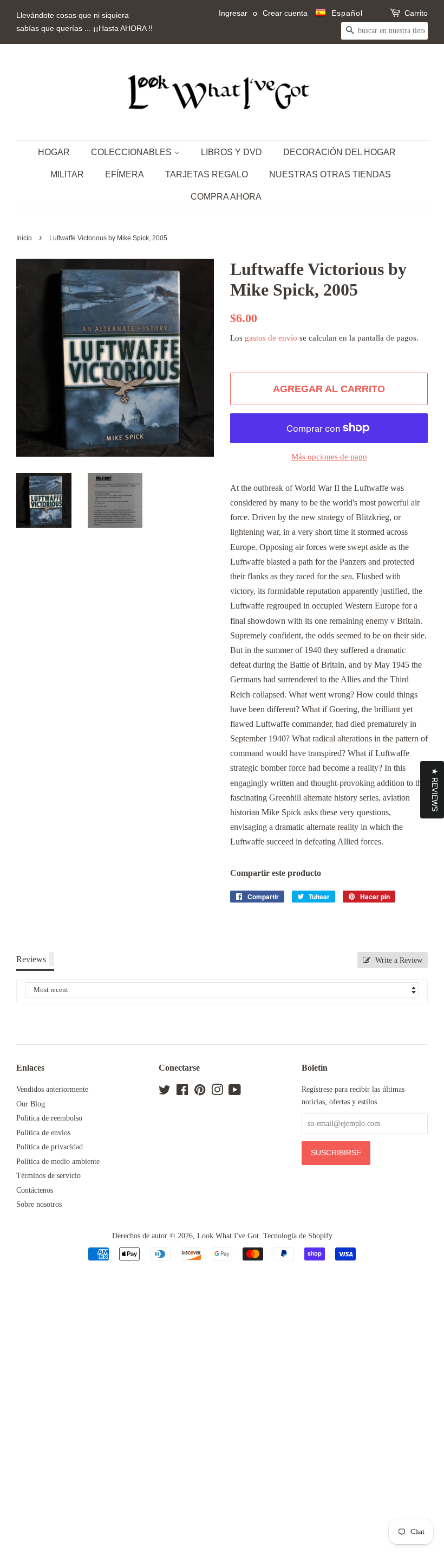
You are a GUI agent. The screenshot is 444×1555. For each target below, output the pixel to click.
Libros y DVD (231, 152)
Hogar (54, 152)
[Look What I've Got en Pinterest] (200, 1092)
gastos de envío (271, 338)
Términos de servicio (48, 1176)
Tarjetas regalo (206, 174)
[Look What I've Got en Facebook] (182, 1092)
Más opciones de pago (329, 456)
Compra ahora (226, 196)
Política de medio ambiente (58, 1161)
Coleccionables (132, 152)
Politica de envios (43, 1133)
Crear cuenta (285, 13)
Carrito (416, 13)
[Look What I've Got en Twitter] (165, 1092)
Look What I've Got (228, 1236)
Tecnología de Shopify (297, 1236)
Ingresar (233, 13)
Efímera (124, 174)
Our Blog (30, 1104)
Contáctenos (34, 1190)
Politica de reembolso (49, 1118)
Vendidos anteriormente (52, 1089)
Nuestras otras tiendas (330, 174)
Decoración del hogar (339, 152)
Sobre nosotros (39, 1204)
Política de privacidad (49, 1147)
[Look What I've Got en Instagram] (217, 1092)
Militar (67, 174)
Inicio (24, 238)
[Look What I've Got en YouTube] (234, 1092)
